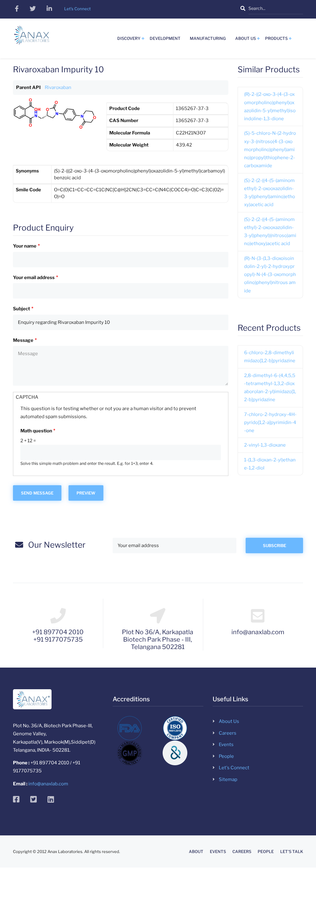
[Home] (31, 37)
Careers (227, 733)
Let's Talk (291, 852)
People (226, 756)
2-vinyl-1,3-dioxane (265, 445)
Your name (24, 246)
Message (23, 340)
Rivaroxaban (58, 87)
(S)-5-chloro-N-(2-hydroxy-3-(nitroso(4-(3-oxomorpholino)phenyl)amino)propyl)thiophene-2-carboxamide (270, 149)
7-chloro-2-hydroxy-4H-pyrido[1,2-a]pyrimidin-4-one (270, 423)
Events (226, 744)
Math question (36, 431)
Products (276, 38)
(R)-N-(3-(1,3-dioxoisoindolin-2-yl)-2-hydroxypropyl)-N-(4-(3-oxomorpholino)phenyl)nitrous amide (270, 275)
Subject (21, 309)
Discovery (128, 38)
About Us (245, 38)
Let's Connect (234, 768)
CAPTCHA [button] (27, 397)
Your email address (34, 277)
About (196, 852)
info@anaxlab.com (48, 784)
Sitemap (228, 779)
